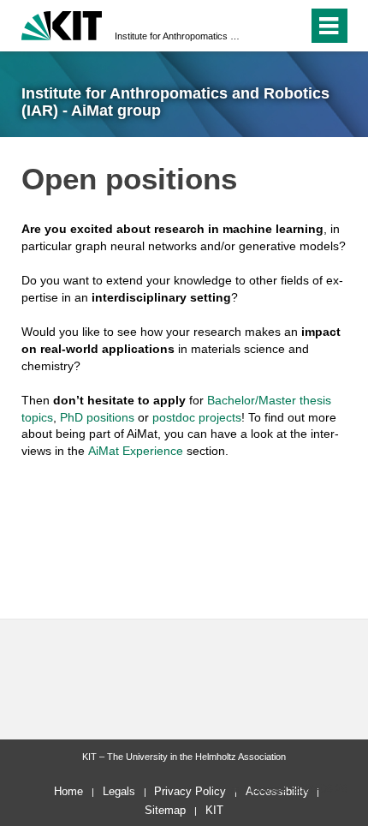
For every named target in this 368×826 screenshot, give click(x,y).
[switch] (264, 25)
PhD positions (97, 417)
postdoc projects (196, 417)
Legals (119, 791)
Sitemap (165, 810)
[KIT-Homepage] (62, 23)
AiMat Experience (135, 451)
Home (68, 791)
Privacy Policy (190, 791)
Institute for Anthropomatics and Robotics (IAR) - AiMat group (179, 36)
